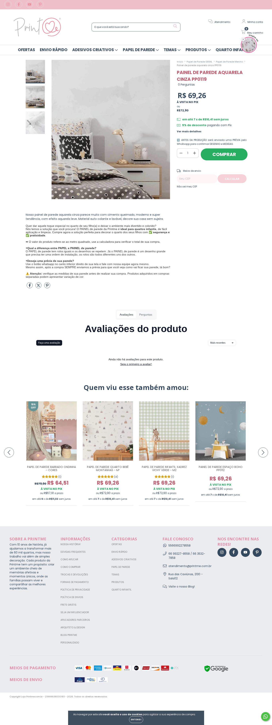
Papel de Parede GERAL (199, 61)
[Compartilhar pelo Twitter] (38, 287)
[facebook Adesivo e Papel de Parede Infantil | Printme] (19, 7)
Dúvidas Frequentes (73, 551)
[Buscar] (175, 26)
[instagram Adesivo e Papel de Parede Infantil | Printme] (8, 7)
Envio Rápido (54, 50)
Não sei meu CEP (187, 186)
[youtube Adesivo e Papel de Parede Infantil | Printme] (29, 7)
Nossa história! (71, 544)
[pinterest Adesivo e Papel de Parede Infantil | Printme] (40, 7)
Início (180, 61)
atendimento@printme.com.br (189, 566)
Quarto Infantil (233, 50)
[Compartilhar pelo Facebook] (30, 287)
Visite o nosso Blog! (181, 587)
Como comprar (70, 567)
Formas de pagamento (75, 582)
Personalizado (70, 642)
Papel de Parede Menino (229, 61)
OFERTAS (26, 50)
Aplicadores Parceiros (75, 620)
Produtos (197, 50)
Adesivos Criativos (93, 50)
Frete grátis (68, 604)
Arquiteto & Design (73, 627)
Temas (170, 50)
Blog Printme (69, 635)
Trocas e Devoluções (74, 574)
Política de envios (72, 597)
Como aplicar (69, 559)
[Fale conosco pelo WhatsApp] (265, 716)
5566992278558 (179, 546)
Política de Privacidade (75, 589)
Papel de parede (139, 50)
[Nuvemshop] (250, 697)
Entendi (136, 719)
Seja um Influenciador (75, 612)
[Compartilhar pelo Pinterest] (47, 287)
